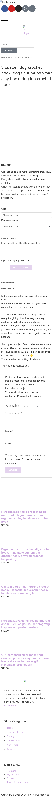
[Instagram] (18, 8)
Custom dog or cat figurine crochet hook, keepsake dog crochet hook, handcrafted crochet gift (25, 590)
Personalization (10, 220)
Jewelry (11, 749)
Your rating (13, 405)
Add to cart (21, 267)
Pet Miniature (14, 740)
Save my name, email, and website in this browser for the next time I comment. (25, 459)
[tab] (26, 283)
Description (8, 282)
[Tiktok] (32, 8)
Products (12, 58)
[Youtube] (11, 8)
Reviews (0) (8, 288)
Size (3, 209)
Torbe (10, 728)
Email (9, 443)
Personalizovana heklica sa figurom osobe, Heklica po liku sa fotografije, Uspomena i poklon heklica (26, 624)
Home (4, 58)
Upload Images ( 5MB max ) (16, 260)
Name (9, 431)
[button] (26, 40)
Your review (13, 413)
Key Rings (12, 745)
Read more (10, 705)
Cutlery (11, 736)
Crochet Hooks (24, 58)
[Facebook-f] (4, 8)
